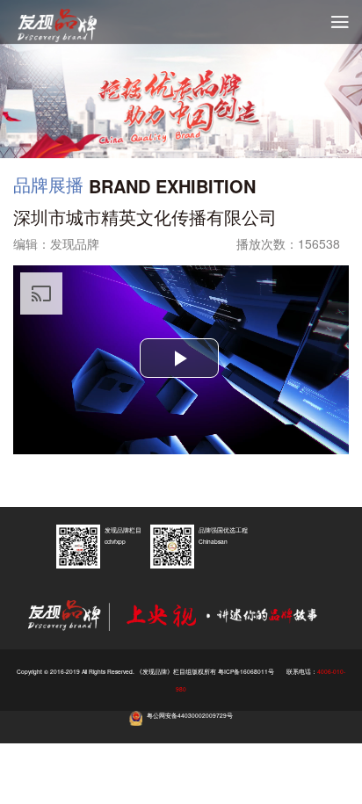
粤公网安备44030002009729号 (190, 715)
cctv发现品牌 (70, 26)
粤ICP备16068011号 (246, 671)
